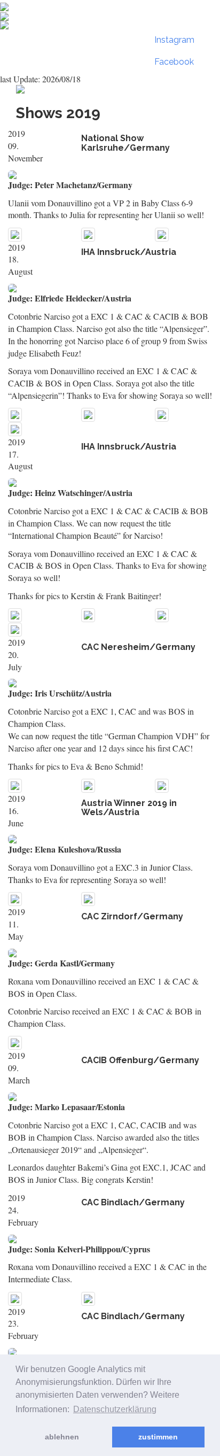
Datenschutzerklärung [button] (114, 1409)
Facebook (174, 62)
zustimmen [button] (158, 1436)
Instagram (174, 40)
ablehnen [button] (62, 1436)
